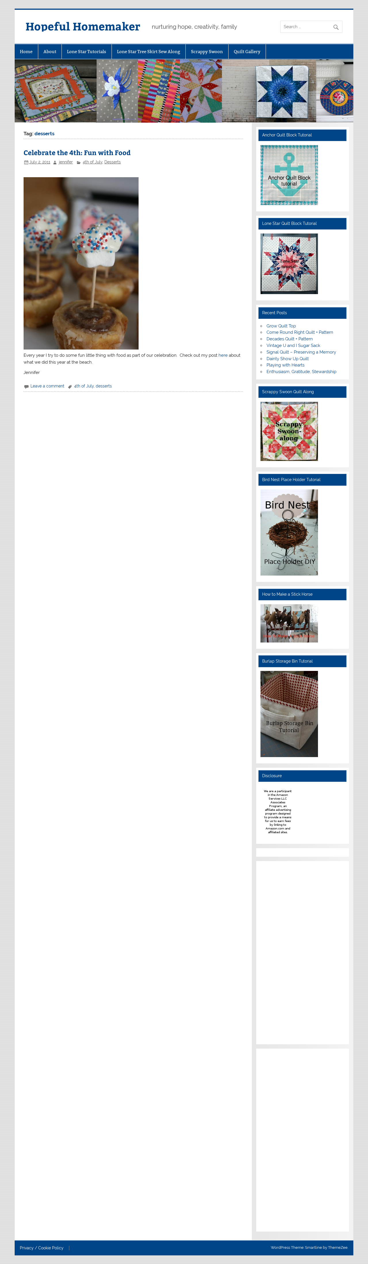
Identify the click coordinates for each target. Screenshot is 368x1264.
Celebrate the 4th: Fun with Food (77, 152)
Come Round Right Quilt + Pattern (300, 332)
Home (26, 51)
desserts (104, 386)
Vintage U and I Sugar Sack (293, 345)
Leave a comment (47, 386)
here (223, 355)
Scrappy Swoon (207, 51)
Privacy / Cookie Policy (42, 1248)
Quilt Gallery (247, 51)
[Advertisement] (277, 952)
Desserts (112, 162)
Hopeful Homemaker (83, 26)
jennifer (66, 162)
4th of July (92, 162)
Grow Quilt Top (281, 326)
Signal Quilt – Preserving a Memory (301, 352)
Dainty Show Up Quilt (288, 358)
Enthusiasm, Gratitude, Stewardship (301, 371)
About (49, 51)
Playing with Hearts (285, 365)
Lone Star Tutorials (86, 51)
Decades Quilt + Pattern (290, 338)
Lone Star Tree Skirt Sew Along (148, 51)
